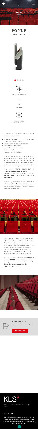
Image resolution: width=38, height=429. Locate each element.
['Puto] (24, 367)
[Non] (36, 422)
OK (19, 427)
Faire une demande (20, 330)
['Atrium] (14, 352)
